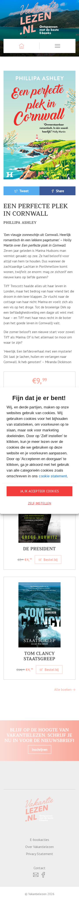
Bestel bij (50, 559)
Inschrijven (39, 749)
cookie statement (53, 476)
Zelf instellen (39, 503)
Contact (39, 868)
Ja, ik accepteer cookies (39, 491)
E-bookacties (39, 839)
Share (59, 191)
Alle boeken (63, 689)
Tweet (23, 191)
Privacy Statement (39, 854)
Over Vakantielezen (39, 846)
